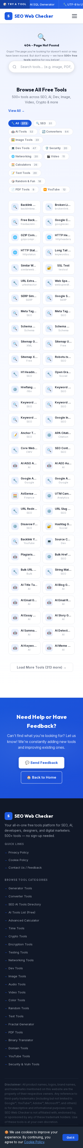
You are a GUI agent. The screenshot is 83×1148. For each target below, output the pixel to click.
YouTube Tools (19, 1056)
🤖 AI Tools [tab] (22, 131)
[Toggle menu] (74, 16)
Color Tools (17, 1000)
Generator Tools (20, 888)
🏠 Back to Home (41, 777)
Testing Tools (18, 952)
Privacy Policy (19, 852)
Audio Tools (17, 984)
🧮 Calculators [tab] (24, 164)
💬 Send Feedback (41, 762)
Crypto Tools (18, 936)
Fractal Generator (21, 1024)
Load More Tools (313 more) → (41, 667)
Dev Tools (16, 968)
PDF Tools (16, 1032)
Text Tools (16, 1016)
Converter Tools (20, 896)
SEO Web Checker (30, 16)
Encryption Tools (21, 944)
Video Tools (17, 992)
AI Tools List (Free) (22, 912)
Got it (70, 1137)
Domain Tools (18, 1048)
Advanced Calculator (24, 920)
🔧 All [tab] (19, 123)
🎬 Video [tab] (56, 156)
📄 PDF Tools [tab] (22, 189)
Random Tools (19, 1008)
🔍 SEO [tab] (44, 123)
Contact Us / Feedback (25, 867)
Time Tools (16, 928)
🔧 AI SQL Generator (39, 4)
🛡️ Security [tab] (56, 148)
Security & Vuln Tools (24, 1064)
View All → (16, 111)
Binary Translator (21, 1040)
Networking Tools (21, 960)
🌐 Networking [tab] (24, 156)
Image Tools (17, 976)
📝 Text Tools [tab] (24, 173)
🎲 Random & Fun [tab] (26, 181)
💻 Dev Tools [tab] (23, 148)
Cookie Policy (34, 1142)
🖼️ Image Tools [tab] (25, 140)
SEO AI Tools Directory (25, 904)
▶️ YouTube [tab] (54, 189)
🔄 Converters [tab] (55, 131)
